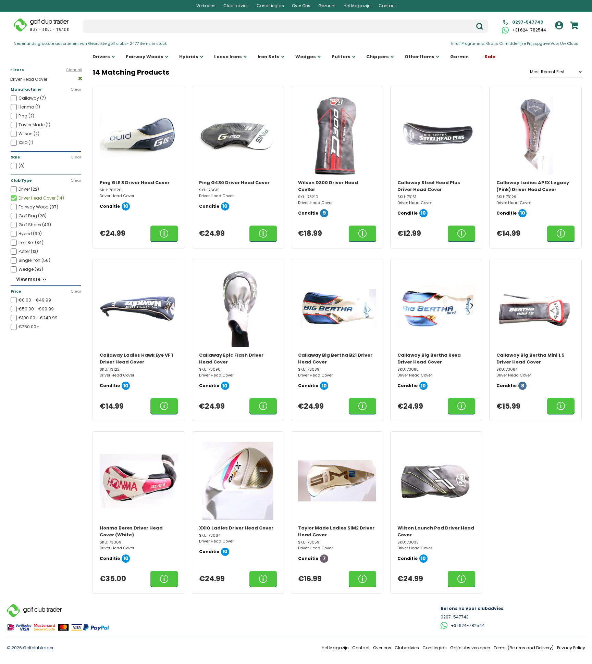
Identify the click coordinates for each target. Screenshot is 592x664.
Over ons (382, 648)
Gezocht (327, 6)
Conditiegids (270, 6)
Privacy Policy (571, 648)
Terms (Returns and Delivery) (524, 648)
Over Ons (301, 6)
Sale (489, 56)
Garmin (459, 56)
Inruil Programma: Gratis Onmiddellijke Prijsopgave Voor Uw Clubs (514, 43)
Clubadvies (407, 648)
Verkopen (205, 6)
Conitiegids (434, 648)
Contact (387, 6)
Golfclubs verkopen (470, 648)
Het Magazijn (357, 6)
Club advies (236, 6)
